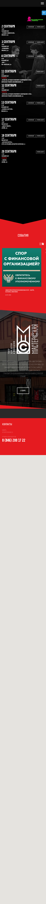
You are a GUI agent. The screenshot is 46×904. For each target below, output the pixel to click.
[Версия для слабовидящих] (44, 13)
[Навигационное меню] (42, 3)
